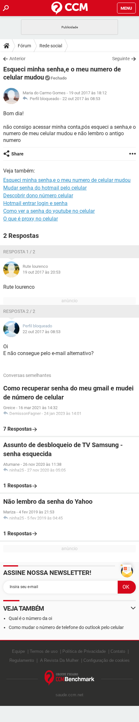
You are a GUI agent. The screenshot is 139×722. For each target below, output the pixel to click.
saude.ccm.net (69, 694)
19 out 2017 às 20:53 (41, 272)
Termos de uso (44, 651)
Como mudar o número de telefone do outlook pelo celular (66, 627)
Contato (118, 651)
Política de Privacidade (84, 651)
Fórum (24, 45)
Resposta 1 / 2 (19, 251)
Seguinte (121, 58)
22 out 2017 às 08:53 (81, 98)
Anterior (17, 58)
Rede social (50, 45)
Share (17, 153)
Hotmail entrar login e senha (35, 203)
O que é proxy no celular (30, 219)
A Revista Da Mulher (59, 660)
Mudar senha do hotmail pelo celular (45, 188)
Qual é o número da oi (30, 618)
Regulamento (21, 660)
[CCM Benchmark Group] (69, 678)
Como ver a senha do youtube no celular (49, 211)
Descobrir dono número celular (38, 195)
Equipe (18, 651)
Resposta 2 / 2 (19, 311)
